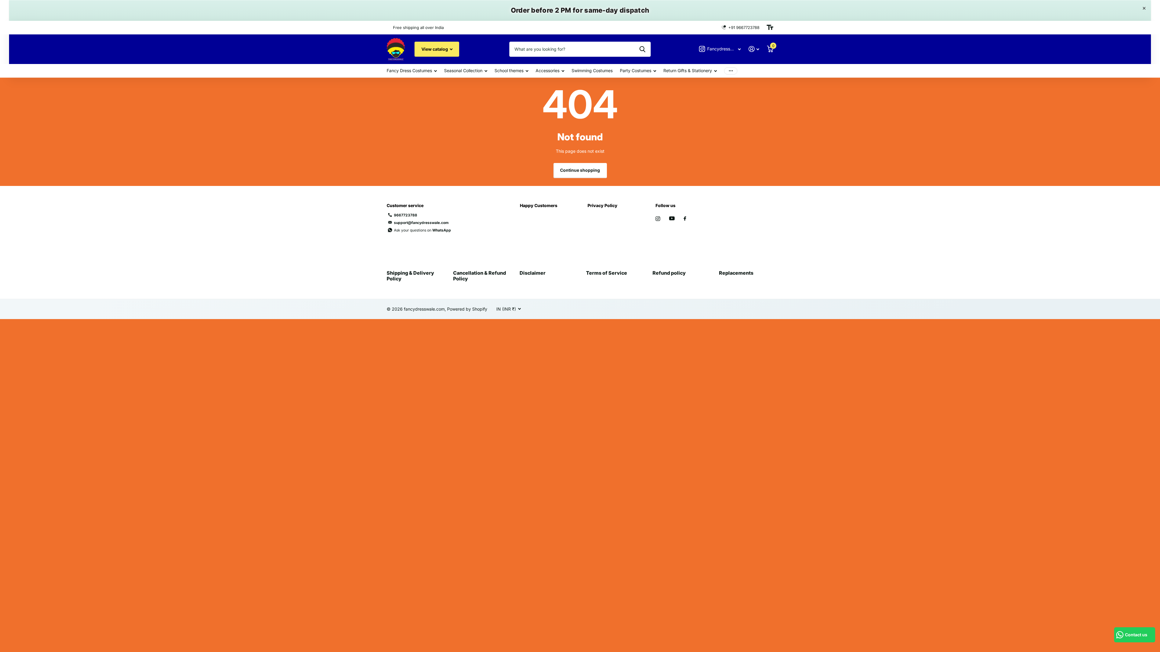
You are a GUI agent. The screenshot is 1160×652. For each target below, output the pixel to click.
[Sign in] (753, 49)
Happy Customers (538, 205)
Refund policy (669, 273)
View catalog (435, 49)
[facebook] (685, 219)
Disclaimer (533, 273)
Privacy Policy (602, 205)
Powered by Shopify (467, 309)
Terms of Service (606, 273)
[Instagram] (658, 218)
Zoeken (642, 49)
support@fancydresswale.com (421, 222)
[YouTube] (672, 219)
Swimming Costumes (592, 70)
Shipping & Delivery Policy (410, 275)
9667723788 (405, 215)
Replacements (736, 273)
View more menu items (730, 71)
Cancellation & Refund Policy (479, 275)
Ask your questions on (422, 230)
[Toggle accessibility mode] (770, 27)
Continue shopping (580, 170)
